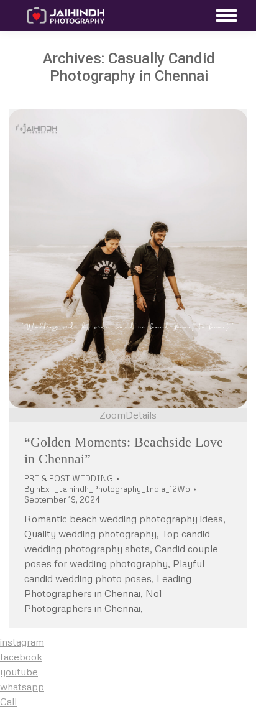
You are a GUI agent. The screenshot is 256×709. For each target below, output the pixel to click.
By (107, 489)
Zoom (112, 415)
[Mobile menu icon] (223, 15)
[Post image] (128, 258)
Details (141, 415)
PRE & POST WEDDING (68, 478)
